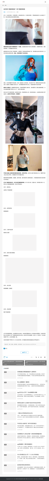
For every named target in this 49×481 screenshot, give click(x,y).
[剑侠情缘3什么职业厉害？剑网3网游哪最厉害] (10, 437)
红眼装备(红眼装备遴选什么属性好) (26, 371)
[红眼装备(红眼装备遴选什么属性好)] (10, 375)
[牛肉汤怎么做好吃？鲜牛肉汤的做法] (10, 427)
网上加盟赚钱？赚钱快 (23, 382)
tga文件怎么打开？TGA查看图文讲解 (27, 392)
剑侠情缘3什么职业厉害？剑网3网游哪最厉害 (29, 434)
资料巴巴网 (41, 478)
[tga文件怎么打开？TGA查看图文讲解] (10, 395)
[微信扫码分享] (36, 357)
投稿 (17, 12)
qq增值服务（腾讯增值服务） (25, 444)
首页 (3, 5)
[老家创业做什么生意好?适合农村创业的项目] (10, 406)
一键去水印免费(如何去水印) (25, 413)
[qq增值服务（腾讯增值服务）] (10, 447)
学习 (6, 348)
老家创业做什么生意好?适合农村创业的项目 (29, 403)
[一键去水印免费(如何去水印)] (10, 416)
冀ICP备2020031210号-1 (28, 478)
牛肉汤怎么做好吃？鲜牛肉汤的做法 (26, 423)
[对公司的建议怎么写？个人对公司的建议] (10, 458)
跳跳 (4, 12)
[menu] (45, 2)
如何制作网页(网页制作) (23, 465)
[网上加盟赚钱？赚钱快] (10, 385)
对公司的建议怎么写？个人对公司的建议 (28, 454)
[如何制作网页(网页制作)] (10, 468)
